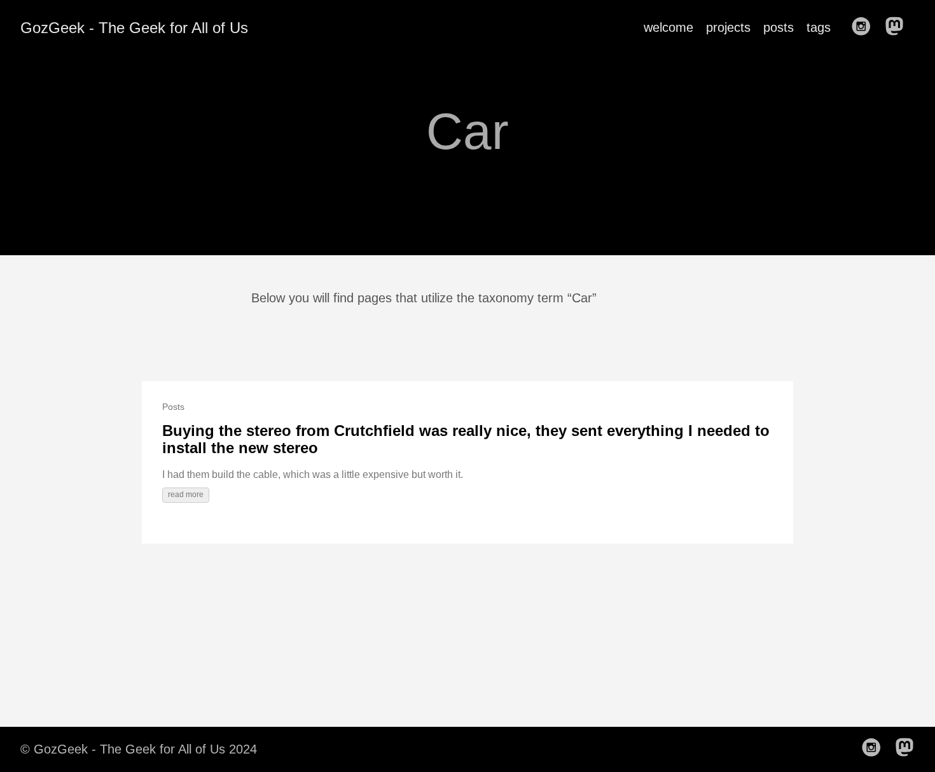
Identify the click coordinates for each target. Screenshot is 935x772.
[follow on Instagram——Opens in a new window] (865, 27)
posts (778, 27)
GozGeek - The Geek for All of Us (134, 27)
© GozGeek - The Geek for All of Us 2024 (138, 749)
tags (819, 27)
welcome (668, 27)
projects (728, 27)
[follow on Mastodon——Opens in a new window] (898, 27)
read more (186, 494)
